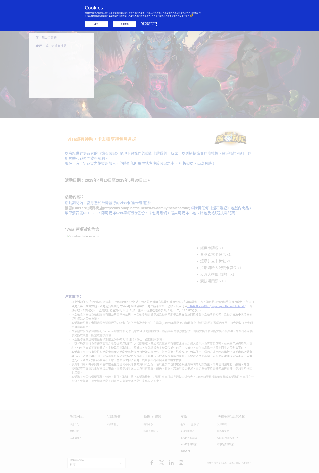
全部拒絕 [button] (125, 24)
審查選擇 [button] (146, 24)
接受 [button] (96, 24)
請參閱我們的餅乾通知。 (178, 15)
